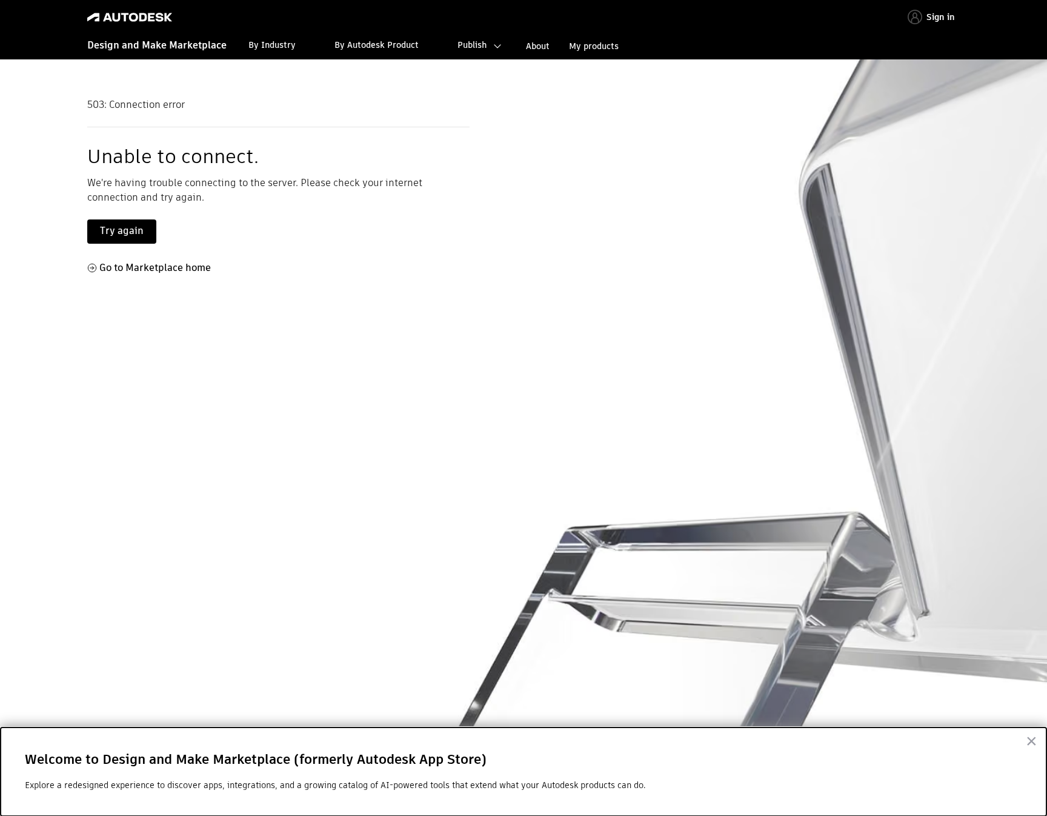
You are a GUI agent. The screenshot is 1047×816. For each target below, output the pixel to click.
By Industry (272, 45)
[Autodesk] (129, 17)
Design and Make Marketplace (157, 45)
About (538, 46)
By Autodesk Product (376, 45)
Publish (472, 45)
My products (594, 46)
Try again (122, 231)
